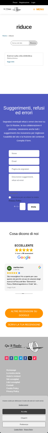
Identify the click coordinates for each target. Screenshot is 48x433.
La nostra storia (13, 373)
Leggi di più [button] (11, 287)
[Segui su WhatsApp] (16, 358)
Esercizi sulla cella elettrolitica (19, 56)
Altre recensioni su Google (24, 313)
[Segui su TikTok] (34, 358)
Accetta (24, 412)
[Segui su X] (30, 358)
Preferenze (24, 424)
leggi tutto (10, 62)
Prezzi (15, 2)
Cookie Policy (18, 429)
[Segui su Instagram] (7, 358)
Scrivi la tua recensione (24, 324)
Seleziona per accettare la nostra (24, 199)
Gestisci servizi (23, 405)
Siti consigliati (12, 379)
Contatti (9, 385)
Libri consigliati (13, 382)
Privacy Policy (28, 429)
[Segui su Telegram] (20, 358)
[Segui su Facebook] (11, 358)
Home (4, 36)
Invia (33, 207)
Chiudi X (24, 418)
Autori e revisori (13, 376)
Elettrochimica (12, 58)
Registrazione (24, 2)
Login (33, 2)
